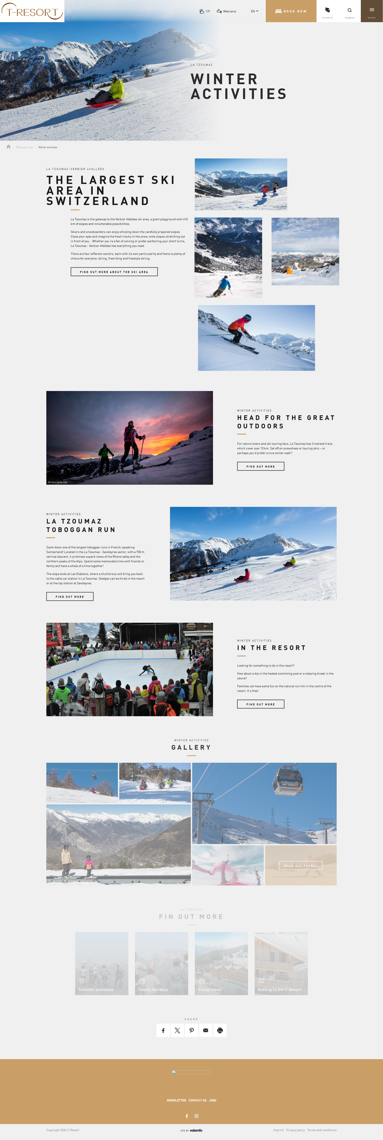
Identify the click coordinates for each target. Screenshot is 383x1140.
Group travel (210, 989)
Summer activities (95, 989)
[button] (291, 11)
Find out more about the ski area (114, 272)
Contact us (198, 1100)
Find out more (260, 467)
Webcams (229, 11)
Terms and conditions (322, 1130)
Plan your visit (24, 147)
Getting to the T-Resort (279, 989)
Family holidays (153, 989)
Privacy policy (295, 1130)
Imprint (278, 1130)
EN (253, 11)
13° (208, 11)
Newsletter (176, 1100)
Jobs (212, 1100)
